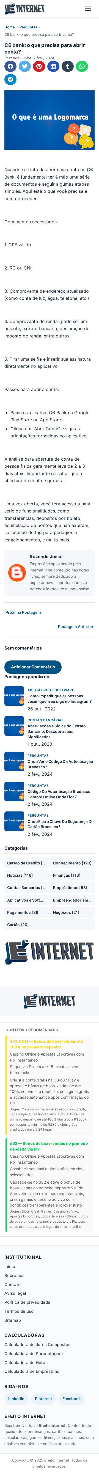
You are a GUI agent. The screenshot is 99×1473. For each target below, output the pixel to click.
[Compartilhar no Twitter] (25, 66)
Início (9, 1266)
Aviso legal (15, 1293)
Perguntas (28, 27)
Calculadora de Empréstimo (31, 1371)
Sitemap (12, 1320)
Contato (12, 1284)
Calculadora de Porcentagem (33, 1353)
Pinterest (43, 1398)
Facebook (71, 1398)
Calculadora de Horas (26, 1362)
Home (9, 27)
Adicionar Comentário (33, 666)
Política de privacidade (27, 1302)
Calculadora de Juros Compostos (37, 1344)
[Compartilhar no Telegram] (10, 79)
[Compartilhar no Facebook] (10, 66)
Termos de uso (19, 1311)
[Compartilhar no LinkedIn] (53, 66)
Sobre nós (14, 1275)
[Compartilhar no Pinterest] (39, 66)
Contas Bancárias (46, 720)
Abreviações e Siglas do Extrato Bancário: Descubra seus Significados (57, 731)
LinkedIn (16, 1398)
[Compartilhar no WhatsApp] (82, 66)
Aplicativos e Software (51, 690)
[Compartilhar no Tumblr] (68, 66)
